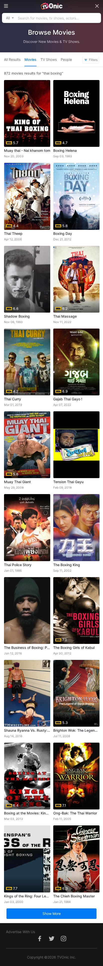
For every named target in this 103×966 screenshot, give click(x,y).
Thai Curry (12, 399)
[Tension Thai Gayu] (76, 444)
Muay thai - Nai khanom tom (27, 150)
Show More (51, 913)
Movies (30, 59)
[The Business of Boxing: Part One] (27, 610)
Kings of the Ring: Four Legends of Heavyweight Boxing (27, 896)
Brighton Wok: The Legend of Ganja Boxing (76, 730)
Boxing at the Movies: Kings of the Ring (27, 813)
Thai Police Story (18, 565)
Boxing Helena (65, 150)
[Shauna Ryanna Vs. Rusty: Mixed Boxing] (27, 693)
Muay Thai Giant (17, 482)
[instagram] (64, 941)
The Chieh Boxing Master (74, 896)
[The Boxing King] (76, 527)
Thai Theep (13, 233)
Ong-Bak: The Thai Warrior (75, 813)
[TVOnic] (51, 6)
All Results (12, 59)
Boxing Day (62, 233)
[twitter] (52, 941)
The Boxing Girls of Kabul (73, 647)
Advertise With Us (20, 932)
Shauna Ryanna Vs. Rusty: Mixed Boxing (27, 730)
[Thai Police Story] (27, 527)
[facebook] (40, 941)
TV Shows (48, 59)
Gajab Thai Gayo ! (67, 399)
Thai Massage (65, 316)
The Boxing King (66, 565)
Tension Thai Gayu (68, 482)
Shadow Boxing (17, 316)
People (66, 59)
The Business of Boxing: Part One (27, 647)
